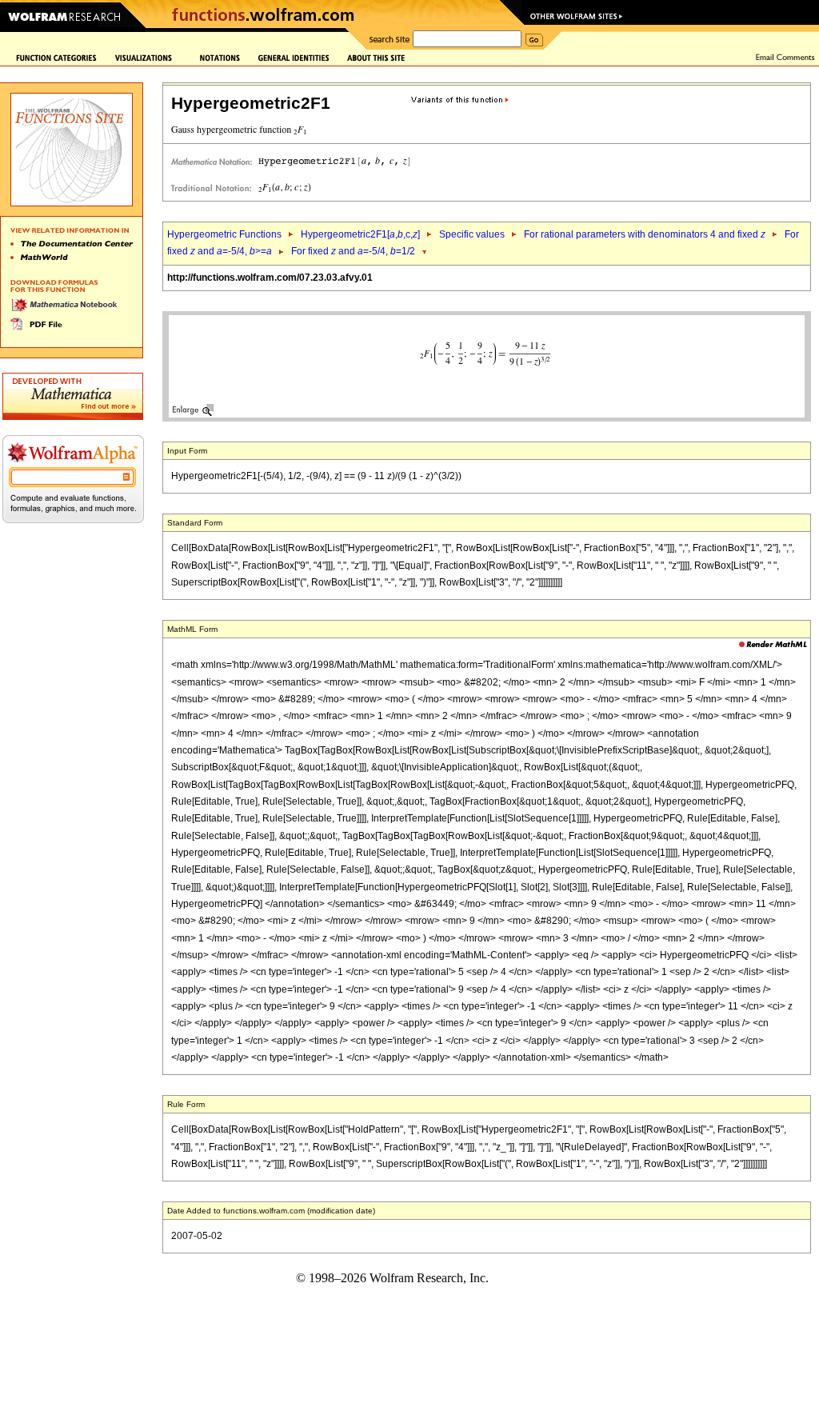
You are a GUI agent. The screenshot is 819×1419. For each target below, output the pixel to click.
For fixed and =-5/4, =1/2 (353, 251)
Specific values (472, 234)
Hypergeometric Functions (224, 234)
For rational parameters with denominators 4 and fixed (644, 234)
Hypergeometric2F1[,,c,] (360, 234)
